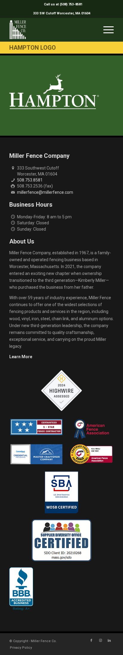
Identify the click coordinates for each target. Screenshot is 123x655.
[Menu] (105, 30)
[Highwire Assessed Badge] (61, 391)
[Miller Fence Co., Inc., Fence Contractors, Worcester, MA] (21, 588)
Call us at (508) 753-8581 (63, 4)
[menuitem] (63, 4)
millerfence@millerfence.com (45, 192)
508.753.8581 (30, 180)
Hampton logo (32, 47)
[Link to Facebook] (91, 640)
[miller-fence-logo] (51, 30)
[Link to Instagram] (100, 640)
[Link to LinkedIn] (109, 640)
